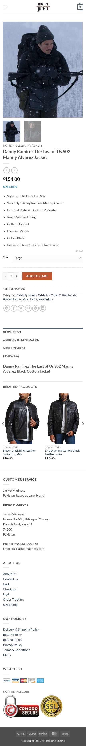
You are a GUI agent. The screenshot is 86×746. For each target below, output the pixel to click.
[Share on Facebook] (14, 308)
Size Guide (10, 604)
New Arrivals (45, 299)
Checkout (9, 589)
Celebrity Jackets (28, 145)
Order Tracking (13, 599)
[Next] (76, 69)
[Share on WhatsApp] (6, 308)
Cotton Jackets (67, 295)
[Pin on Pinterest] (35, 308)
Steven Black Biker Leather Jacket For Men (19, 452)
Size (5, 257)
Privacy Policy (12, 645)
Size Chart (10, 186)
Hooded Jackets (12, 299)
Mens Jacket (30, 299)
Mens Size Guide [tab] (14, 348)
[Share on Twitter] (21, 308)
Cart (6, 584)
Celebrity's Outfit (48, 295)
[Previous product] (14, 170)
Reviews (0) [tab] (11, 356)
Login (7, 594)
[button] (5, 7)
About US (9, 574)
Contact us (10, 579)
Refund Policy (12, 639)
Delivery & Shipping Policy (21, 629)
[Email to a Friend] (28, 308)
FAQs (7, 655)
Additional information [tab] (21, 340)
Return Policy (12, 634)
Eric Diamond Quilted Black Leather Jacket (62, 452)
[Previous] (9, 69)
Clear (79, 251)
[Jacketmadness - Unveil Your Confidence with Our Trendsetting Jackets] (43, 7)
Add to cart (37, 276)
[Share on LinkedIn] (42, 308)
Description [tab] (12, 332)
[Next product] (6, 170)
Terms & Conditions (16, 650)
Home (7, 145)
